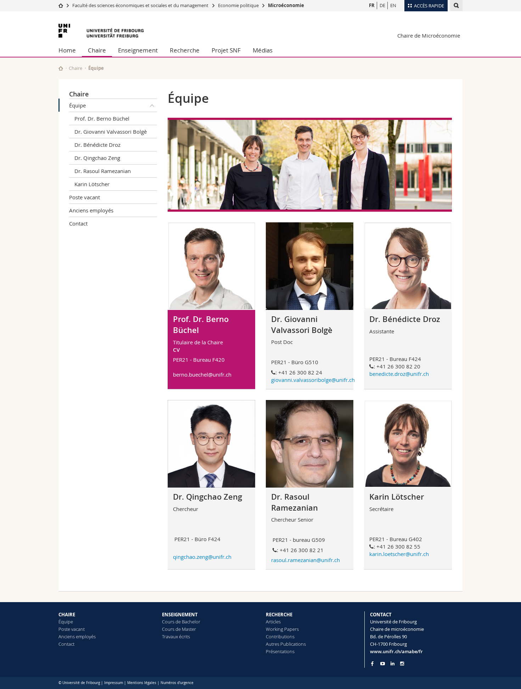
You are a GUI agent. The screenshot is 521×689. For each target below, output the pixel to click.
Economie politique (238, 5)
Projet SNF (226, 50)
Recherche (185, 50)
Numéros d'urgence (177, 682)
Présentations (280, 651)
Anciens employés (91, 210)
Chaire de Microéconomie (428, 35)
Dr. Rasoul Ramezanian (102, 170)
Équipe (77, 105)
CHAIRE (66, 614)
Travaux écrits (176, 636)
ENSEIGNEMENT (180, 614)
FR (372, 5)
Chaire (97, 50)
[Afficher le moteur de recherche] (456, 5)
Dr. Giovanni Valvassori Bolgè (110, 131)
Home (67, 50)
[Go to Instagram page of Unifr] (402, 663)
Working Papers (282, 629)
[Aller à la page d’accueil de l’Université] (101, 31)
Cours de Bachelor (181, 621)
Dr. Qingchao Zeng (97, 157)
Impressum (113, 682)
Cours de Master (179, 629)
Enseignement (138, 50)
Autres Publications (286, 644)
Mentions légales (141, 682)
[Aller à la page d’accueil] (60, 5)
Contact (78, 223)
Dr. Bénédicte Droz (97, 144)
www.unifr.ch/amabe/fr (396, 651)
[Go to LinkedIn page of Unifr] (392, 663)
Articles (273, 621)
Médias (263, 50)
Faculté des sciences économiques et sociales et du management (140, 5)
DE (382, 5)
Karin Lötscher (92, 184)
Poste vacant (84, 197)
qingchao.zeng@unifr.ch (202, 556)
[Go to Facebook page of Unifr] (372, 663)
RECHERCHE (279, 614)
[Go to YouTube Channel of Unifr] (382, 663)
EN (393, 5)
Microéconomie (286, 5)
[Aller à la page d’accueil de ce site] (60, 68)
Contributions (280, 636)
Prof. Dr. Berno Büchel (101, 118)
